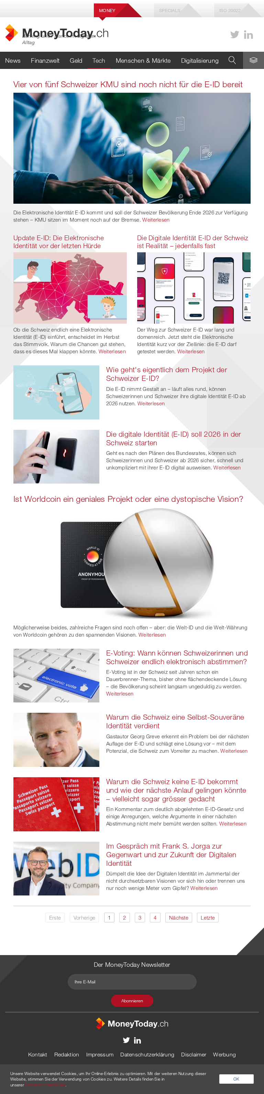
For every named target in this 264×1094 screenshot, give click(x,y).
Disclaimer (193, 1054)
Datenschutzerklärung (147, 1054)
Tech (98, 60)
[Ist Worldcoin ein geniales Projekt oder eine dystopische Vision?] (132, 562)
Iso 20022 (230, 10)
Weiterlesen (155, 219)
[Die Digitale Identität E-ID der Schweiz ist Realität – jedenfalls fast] (194, 287)
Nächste (178, 917)
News (13, 60)
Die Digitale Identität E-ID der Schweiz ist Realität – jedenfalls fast (193, 242)
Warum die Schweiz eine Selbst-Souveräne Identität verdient (175, 721)
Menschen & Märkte (143, 60)
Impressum (100, 1054)
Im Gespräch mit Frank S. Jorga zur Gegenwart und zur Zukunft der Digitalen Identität (171, 854)
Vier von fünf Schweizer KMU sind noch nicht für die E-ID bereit (128, 84)
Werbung (224, 1054)
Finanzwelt (45, 60)
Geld (76, 60)
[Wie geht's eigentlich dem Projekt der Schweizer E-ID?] (56, 391)
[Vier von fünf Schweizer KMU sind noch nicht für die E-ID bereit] (132, 147)
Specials (169, 10)
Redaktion (66, 1054)
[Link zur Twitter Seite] (235, 34)
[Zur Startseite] (132, 1023)
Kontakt (37, 1054)
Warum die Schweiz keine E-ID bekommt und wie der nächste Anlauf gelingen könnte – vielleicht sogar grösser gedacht (176, 790)
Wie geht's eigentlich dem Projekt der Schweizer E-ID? (166, 374)
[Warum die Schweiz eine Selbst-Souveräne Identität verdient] (56, 739)
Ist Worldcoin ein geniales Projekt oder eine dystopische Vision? (128, 499)
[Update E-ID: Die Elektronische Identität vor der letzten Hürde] (70, 287)
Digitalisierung (200, 60)
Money (107, 10)
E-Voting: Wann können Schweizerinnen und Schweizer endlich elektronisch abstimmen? (177, 657)
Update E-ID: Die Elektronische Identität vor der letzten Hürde (58, 242)
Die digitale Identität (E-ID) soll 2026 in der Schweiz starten (173, 438)
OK (236, 1079)
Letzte (208, 917)
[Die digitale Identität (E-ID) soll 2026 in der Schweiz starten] (56, 456)
